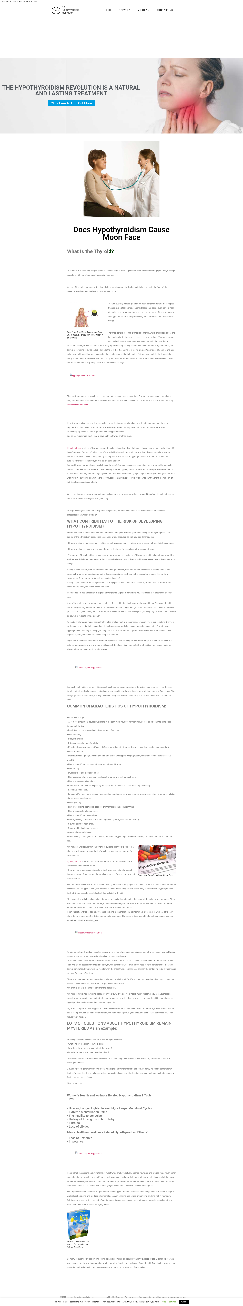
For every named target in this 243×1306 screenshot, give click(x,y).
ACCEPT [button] (184, 1302)
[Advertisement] (121, 37)
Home (108, 10)
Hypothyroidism (74, 448)
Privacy (124, 10)
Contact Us (165, 10)
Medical (143, 10)
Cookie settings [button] (169, 1302)
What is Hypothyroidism (77, 405)
